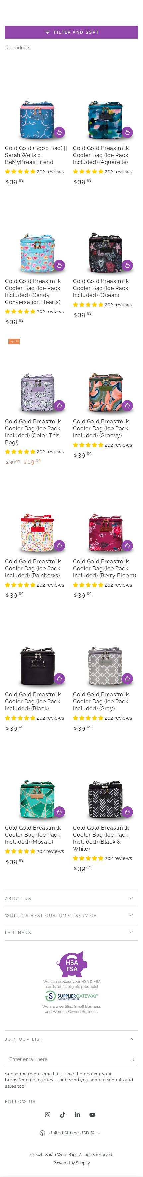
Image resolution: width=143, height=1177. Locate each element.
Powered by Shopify (71, 1163)
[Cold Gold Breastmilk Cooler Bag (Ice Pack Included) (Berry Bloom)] (105, 515)
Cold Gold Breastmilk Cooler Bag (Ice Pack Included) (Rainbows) (33, 568)
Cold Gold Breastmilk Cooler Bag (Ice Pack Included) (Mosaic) (33, 835)
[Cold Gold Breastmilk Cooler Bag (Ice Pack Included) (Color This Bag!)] (37, 375)
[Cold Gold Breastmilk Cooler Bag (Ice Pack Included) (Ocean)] (105, 235)
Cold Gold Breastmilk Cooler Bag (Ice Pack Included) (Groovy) (101, 428)
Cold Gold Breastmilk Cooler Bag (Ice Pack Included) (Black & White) (101, 838)
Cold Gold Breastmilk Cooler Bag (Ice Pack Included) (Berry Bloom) (104, 568)
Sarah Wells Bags (61, 1154)
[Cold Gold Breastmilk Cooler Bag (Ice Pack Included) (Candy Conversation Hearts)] (37, 235)
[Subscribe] (134, 1059)
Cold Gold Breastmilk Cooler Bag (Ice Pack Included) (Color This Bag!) (33, 432)
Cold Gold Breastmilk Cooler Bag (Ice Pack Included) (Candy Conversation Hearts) (33, 291)
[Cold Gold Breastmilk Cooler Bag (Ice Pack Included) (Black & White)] (105, 782)
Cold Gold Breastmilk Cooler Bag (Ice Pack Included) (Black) (33, 701)
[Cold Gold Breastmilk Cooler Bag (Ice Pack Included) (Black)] (37, 649)
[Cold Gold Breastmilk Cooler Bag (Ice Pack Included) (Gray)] (105, 649)
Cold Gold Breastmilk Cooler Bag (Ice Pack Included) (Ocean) (101, 288)
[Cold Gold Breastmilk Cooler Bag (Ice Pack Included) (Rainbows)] (37, 515)
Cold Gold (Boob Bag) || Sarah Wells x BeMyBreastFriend (36, 155)
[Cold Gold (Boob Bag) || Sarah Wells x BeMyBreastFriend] (37, 102)
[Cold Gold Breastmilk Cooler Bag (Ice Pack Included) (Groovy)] (105, 375)
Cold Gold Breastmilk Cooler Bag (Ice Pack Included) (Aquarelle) (101, 155)
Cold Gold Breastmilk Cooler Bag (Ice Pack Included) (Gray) (101, 701)
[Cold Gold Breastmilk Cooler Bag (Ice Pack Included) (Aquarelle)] (105, 102)
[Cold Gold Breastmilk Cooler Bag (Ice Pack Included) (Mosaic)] (37, 782)
